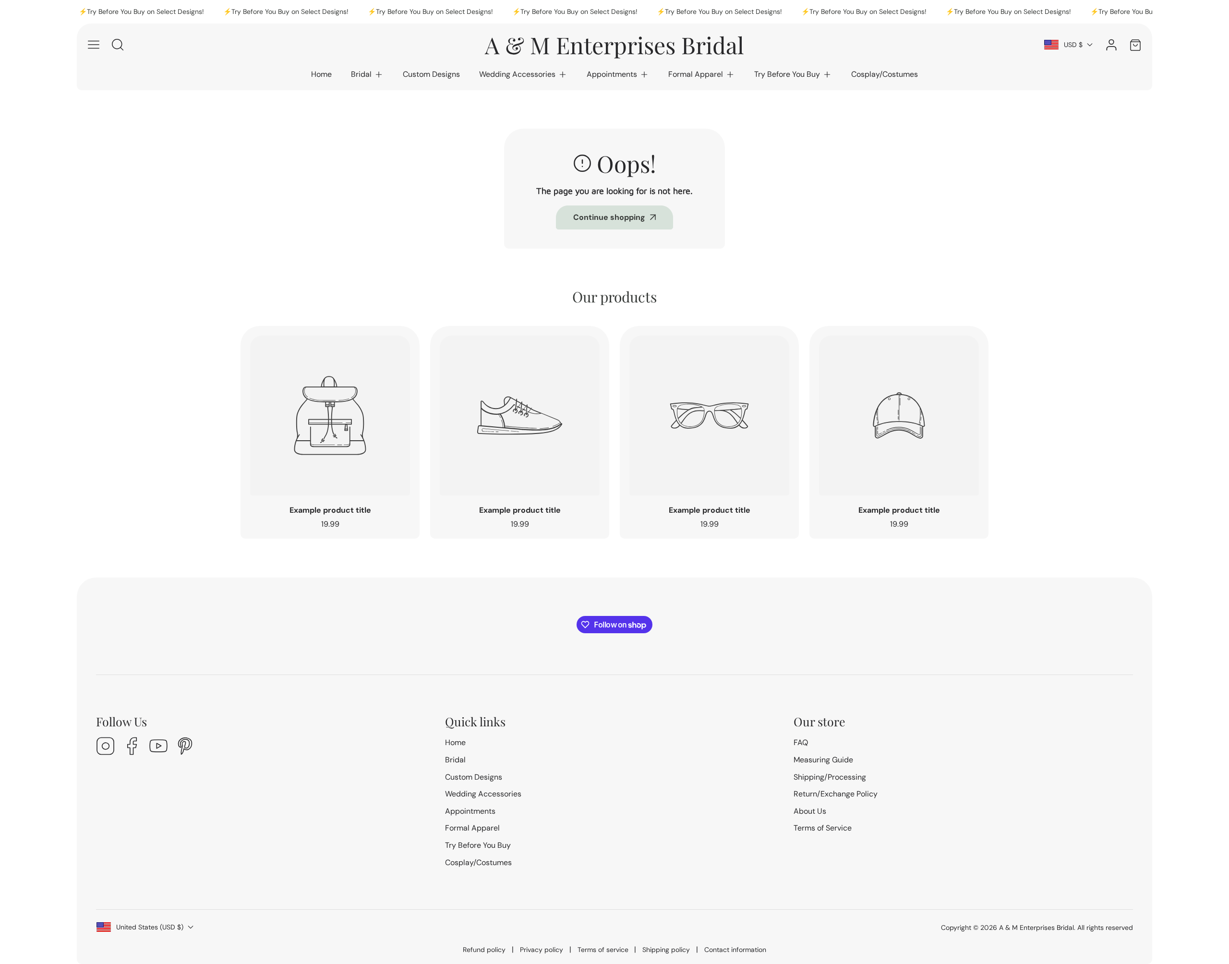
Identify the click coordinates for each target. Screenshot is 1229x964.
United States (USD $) (149, 927)
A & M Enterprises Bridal (1036, 927)
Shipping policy (666, 949)
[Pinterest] (184, 747)
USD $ (1073, 44)
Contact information (735, 949)
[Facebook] (132, 747)
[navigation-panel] (93, 44)
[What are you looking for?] (117, 44)
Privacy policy (541, 949)
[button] (367, 74)
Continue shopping (609, 217)
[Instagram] (105, 747)
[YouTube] (158, 747)
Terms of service (603, 949)
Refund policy (484, 949)
